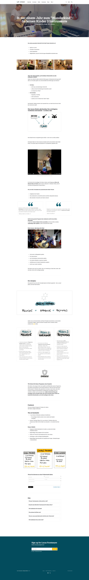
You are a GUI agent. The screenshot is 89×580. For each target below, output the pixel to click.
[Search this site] (66, 2)
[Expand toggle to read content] (59, 501)
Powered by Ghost (70, 570)
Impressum (53, 570)
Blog (48, 2)
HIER (34, 323)
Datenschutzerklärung (48, 570)
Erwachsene (44, 2)
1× (54, 173)
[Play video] (44, 162)
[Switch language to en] (71, 2)
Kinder (39, 2)
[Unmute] (56, 173)
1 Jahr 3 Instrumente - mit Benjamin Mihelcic (22, 570)
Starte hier (29, 2)
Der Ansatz (34, 2)
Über (52, 2)
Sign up (44, 570)
